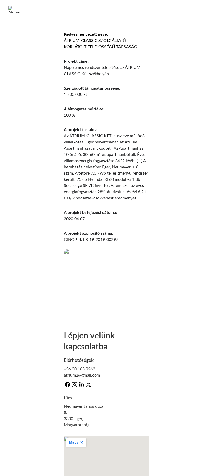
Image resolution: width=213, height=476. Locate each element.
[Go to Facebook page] (67, 384)
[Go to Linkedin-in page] (81, 384)
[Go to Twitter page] (88, 384)
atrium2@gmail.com (82, 375)
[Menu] (201, 10)
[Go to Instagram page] (74, 384)
